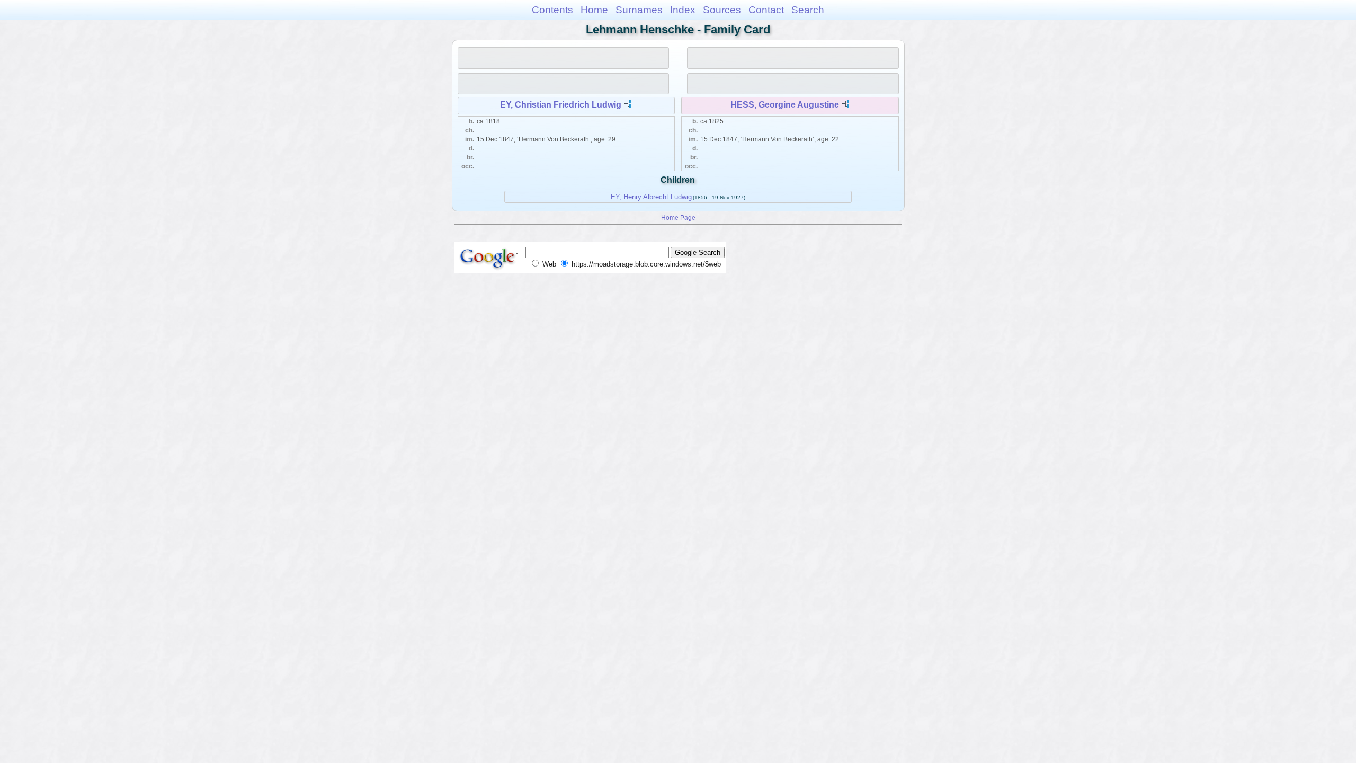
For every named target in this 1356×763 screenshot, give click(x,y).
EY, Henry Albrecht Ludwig (651, 197)
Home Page (678, 217)
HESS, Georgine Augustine (784, 104)
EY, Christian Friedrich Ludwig (560, 104)
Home (594, 9)
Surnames (639, 9)
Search (807, 9)
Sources (722, 9)
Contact (766, 9)
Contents (552, 9)
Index (682, 9)
